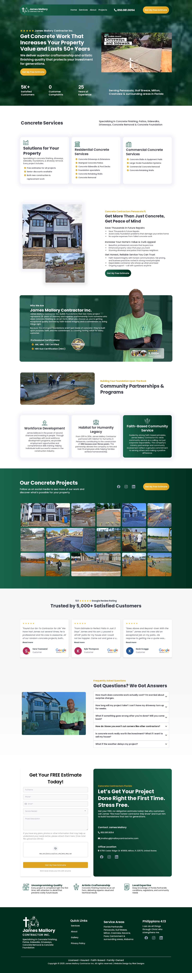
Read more (28, 642)
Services (83, 9)
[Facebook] (118, 486)
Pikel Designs (138, 963)
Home (74, 9)
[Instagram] (126, 486)
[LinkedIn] (133, 486)
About (93, 9)
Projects (102, 9)
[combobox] (55, 811)
